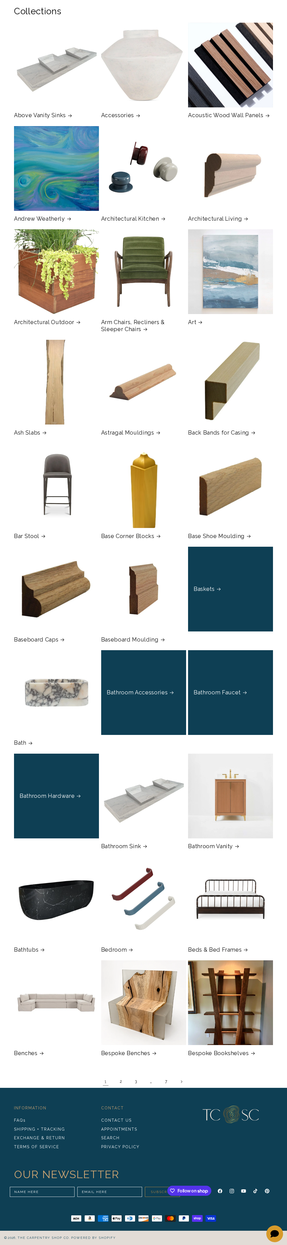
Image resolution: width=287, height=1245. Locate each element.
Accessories (117, 115)
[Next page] (181, 1082)
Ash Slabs (27, 432)
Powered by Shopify (93, 1238)
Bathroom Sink (121, 846)
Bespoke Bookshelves (218, 1053)
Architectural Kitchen (130, 218)
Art (192, 322)
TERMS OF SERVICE (36, 1147)
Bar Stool (26, 536)
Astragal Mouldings (127, 432)
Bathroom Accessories (137, 692)
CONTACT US (116, 1120)
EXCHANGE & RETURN (39, 1138)
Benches (26, 1053)
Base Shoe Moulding (216, 536)
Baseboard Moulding (130, 639)
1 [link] (106, 1081)
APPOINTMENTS (119, 1129)
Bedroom (114, 949)
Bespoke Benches (125, 1053)
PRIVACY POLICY (120, 1147)
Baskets (204, 589)
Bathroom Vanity (210, 846)
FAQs (20, 1120)
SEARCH (110, 1138)
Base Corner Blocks (127, 536)
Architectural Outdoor (44, 322)
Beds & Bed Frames (215, 949)
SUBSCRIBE (162, 1192)
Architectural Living (215, 218)
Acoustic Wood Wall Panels (225, 115)
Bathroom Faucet (217, 692)
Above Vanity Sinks (40, 115)
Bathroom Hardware (47, 795)
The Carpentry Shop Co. (44, 1238)
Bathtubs (26, 949)
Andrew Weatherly (39, 218)
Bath (20, 742)
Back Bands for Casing (218, 432)
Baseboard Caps (36, 639)
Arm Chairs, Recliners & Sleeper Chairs (133, 326)
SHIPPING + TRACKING (39, 1129)
